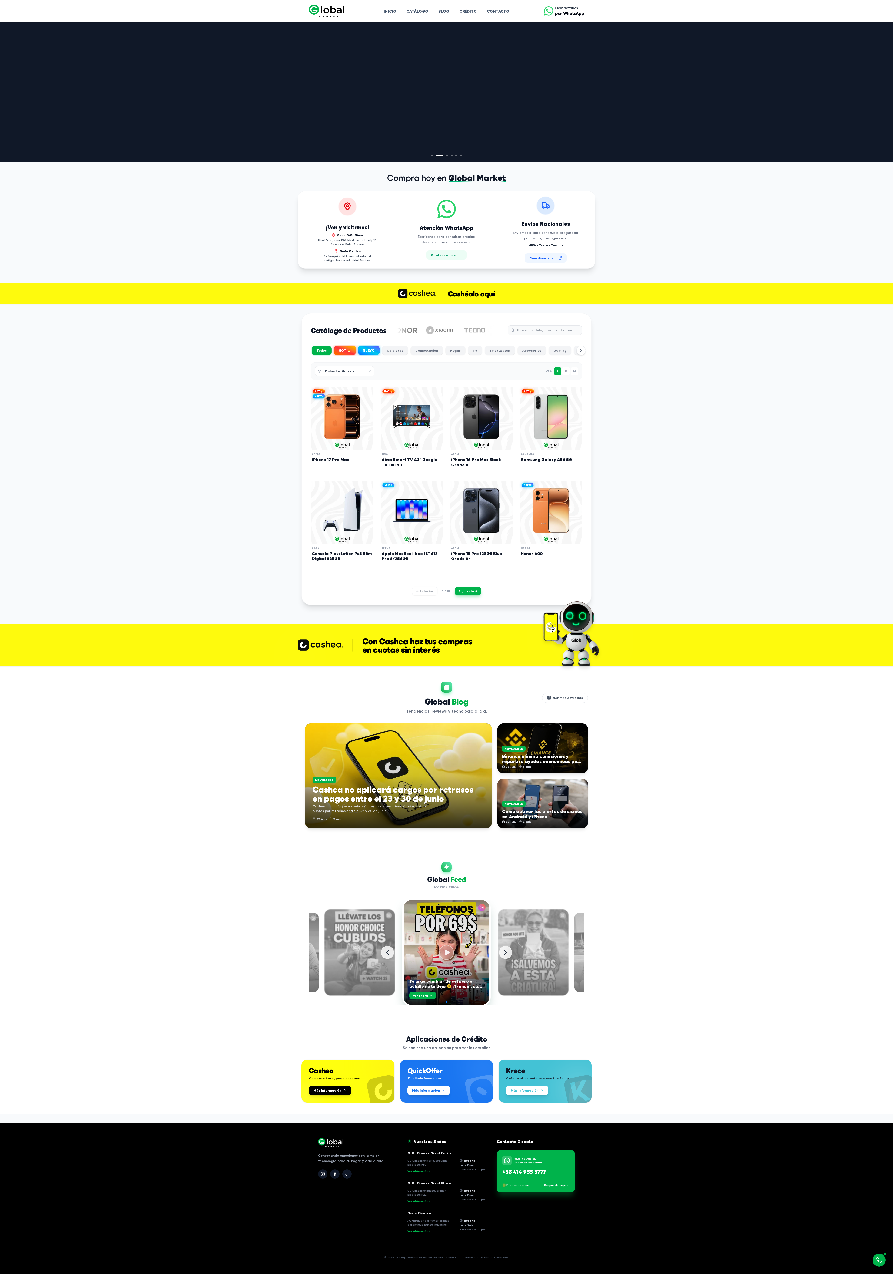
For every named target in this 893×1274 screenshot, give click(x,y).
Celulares (395, 350)
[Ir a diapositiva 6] (461, 155)
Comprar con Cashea (336, 145)
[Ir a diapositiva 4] (452, 155)
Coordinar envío (542, 258)
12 (566, 371)
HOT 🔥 (345, 350)
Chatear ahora (443, 255)
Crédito (468, 11)
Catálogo (417, 11)
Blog (443, 11)
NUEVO (369, 350)
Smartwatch (500, 350)
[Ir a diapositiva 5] (456, 155)
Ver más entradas (568, 698)
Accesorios (531, 350)
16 (574, 371)
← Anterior (424, 591)
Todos (322, 350)
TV (475, 350)
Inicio (390, 11)
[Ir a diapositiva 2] (437, 155)
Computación (426, 350)
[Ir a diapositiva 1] (432, 155)
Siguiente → (467, 591)
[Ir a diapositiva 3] (444, 155)
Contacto (498, 11)
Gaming (559, 350)
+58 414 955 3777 (524, 1171)
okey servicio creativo (415, 1257)
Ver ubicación (417, 1171)
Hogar (455, 350)
